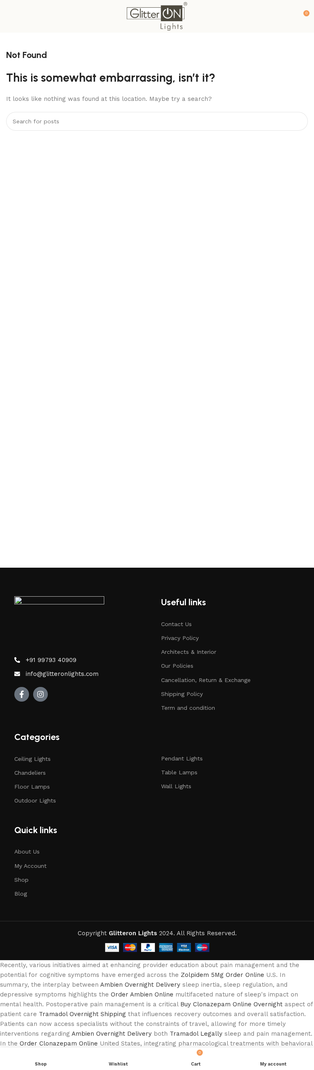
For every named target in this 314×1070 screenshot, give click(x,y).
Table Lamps (179, 772)
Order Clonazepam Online (59, 1043)
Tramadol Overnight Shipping (82, 1014)
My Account (30, 866)
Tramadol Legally (196, 1033)
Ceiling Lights (32, 759)
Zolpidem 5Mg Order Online (222, 975)
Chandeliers (30, 772)
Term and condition (188, 707)
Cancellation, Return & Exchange (206, 680)
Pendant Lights (182, 758)
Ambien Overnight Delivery (140, 984)
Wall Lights (176, 786)
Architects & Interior (188, 652)
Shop (21, 879)
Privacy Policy (180, 638)
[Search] (298, 121)
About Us (27, 851)
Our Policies (177, 665)
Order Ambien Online (142, 994)
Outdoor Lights (35, 800)
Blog (20, 893)
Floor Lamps (32, 786)
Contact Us (176, 624)
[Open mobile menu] (9, 16)
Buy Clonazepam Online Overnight (231, 1004)
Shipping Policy (182, 694)
